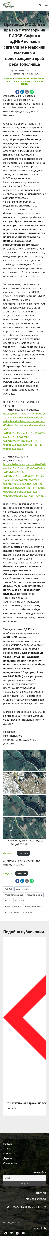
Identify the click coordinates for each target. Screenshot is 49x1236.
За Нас (7, 1148)
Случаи (8, 78)
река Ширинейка (33, 906)
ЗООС (8, 900)
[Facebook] (17, 92)
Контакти (9, 1153)
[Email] (27, 92)
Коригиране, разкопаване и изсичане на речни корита (25, 81)
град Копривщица (14, 895)
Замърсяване (22, 78)
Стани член (10, 1163)
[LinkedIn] (22, 92)
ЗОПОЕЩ (19, 900)
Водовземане (22, 889)
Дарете (7, 1158)
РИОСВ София (12, 912)
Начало (7, 1143)
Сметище (27, 912)
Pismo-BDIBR (9, 853)
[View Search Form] (40, 5)
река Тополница (13, 906)
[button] (24, 760)
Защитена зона (34, 895)
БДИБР (8, 889)
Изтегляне (23, 853)
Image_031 (8, 873)
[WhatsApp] (32, 92)
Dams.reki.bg (38, 1228)
